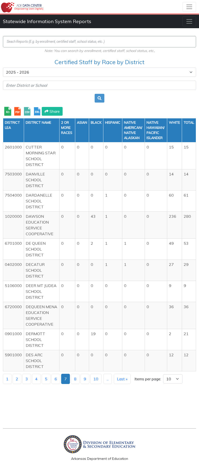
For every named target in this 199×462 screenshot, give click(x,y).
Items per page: (147, 378)
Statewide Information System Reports (47, 21)
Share (54, 111)
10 (95, 378)
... (108, 378)
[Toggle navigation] (189, 7)
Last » (122, 378)
